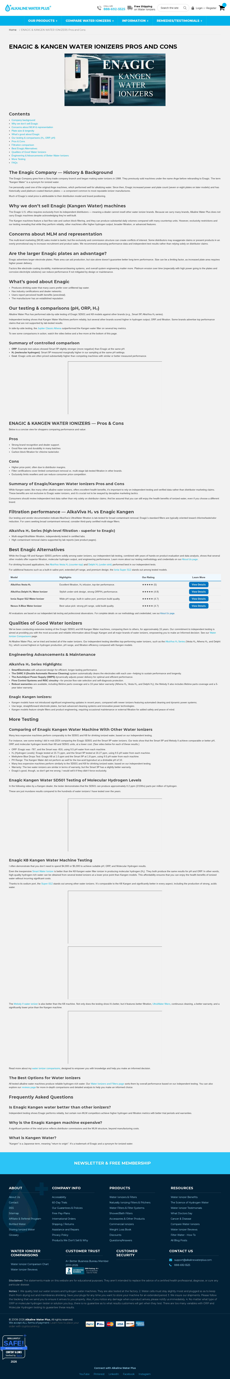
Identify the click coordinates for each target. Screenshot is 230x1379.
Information (134, 21)
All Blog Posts (179, 1240)
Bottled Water (17, 1224)
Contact (13, 1202)
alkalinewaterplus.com (13, 1348)
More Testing (18, 159)
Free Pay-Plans (61, 1213)
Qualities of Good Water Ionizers (29, 152)
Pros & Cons (18, 141)
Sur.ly (19, 1355)
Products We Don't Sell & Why (70, 1240)
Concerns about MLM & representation (32, 127)
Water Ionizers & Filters (123, 1197)
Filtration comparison (23, 145)
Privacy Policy (60, 1234)
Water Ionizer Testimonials (186, 1207)
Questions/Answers (120, 1240)
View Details (199, 584)
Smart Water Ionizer (43, 871)
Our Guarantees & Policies (67, 1207)
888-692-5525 (114, 9)
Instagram (145, 1374)
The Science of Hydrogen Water (190, 1202)
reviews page (29, 1087)
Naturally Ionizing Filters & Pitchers (129, 1202)
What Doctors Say (181, 1213)
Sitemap (14, 1213)
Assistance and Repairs (65, 1229)
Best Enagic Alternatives (24, 148)
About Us (14, 1197)
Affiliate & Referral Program (25, 1218)
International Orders (64, 1218)
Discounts (115, 1234)
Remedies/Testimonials (178, 21)
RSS (11, 1207)
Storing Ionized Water (22, 1229)
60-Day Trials (59, 1202)
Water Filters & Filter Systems (126, 1207)
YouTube (84, 1374)
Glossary (14, 1234)
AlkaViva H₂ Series (175, 641)
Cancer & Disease (181, 1218)
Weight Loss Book (120, 1229)
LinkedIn (114, 1374)
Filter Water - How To (183, 1234)
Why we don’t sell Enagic (25, 123)
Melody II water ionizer (26, 1003)
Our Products (41, 21)
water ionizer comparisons (46, 1068)
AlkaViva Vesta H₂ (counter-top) (66, 564)
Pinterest (99, 1374)
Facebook (129, 1374)
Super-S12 (47, 883)
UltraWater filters (161, 1003)
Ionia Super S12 (122, 569)
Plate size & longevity (23, 130)
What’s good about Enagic (26, 134)
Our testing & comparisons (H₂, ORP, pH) (33, 137)
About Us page (190, 559)
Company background (23, 120)
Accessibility (59, 1197)
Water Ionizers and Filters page (107, 1083)
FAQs (15, 162)
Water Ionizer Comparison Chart (30, 1264)
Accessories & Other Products (127, 1218)
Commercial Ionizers (121, 1224)
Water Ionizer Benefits (184, 1197)
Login (199, 8)
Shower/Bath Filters (121, 1213)
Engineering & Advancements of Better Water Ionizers (40, 155)
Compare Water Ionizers (88, 21)
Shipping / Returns (63, 1224)
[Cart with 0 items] (222, 7)
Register (211, 8)
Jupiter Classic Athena (49, 328)
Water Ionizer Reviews (184, 1229)
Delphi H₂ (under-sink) (100, 564)
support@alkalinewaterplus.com (193, 1259)
